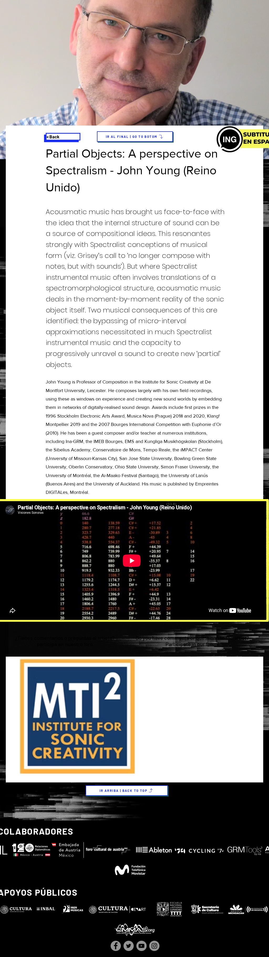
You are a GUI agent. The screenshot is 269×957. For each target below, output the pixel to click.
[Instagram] (154, 946)
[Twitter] (128, 946)
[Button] (134, 641)
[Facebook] (116, 946)
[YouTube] (141, 946)
